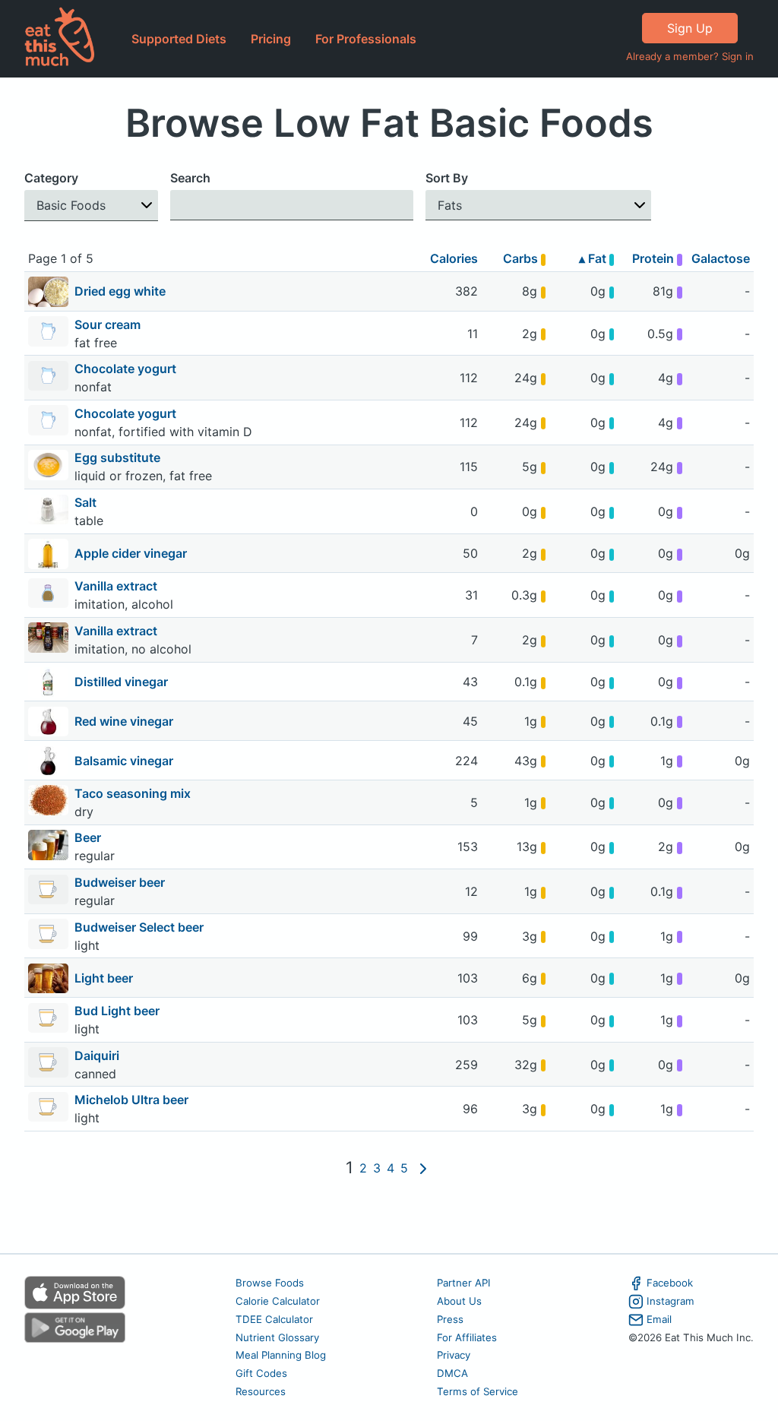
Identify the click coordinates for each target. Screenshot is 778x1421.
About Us (459, 1301)
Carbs (522, 258)
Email (659, 1319)
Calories (454, 258)
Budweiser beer (121, 882)
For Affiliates (467, 1337)
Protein (654, 258)
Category (51, 177)
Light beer (103, 978)
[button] (91, 205)
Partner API (464, 1283)
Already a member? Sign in (690, 56)
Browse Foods (270, 1283)
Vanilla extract (117, 585)
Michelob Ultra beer (132, 1099)
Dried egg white (120, 291)
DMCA (452, 1373)
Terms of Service (477, 1391)
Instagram (670, 1301)
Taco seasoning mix (134, 793)
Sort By (446, 177)
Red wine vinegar (123, 721)
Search (190, 177)
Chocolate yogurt (126, 368)
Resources (261, 1391)
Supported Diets (178, 38)
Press (450, 1319)
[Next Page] (423, 1168)
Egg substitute (118, 457)
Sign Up (690, 28)
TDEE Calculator (274, 1319)
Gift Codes (261, 1373)
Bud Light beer (118, 1010)
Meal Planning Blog (281, 1355)
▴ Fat (594, 258)
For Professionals (365, 38)
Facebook (670, 1283)
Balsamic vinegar (123, 760)
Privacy (453, 1355)
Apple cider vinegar (130, 553)
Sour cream (109, 324)
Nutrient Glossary (277, 1337)
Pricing (271, 38)
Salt (87, 502)
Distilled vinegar (121, 681)
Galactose (720, 258)
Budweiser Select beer (140, 927)
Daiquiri (98, 1055)
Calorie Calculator (278, 1301)
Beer (89, 837)
